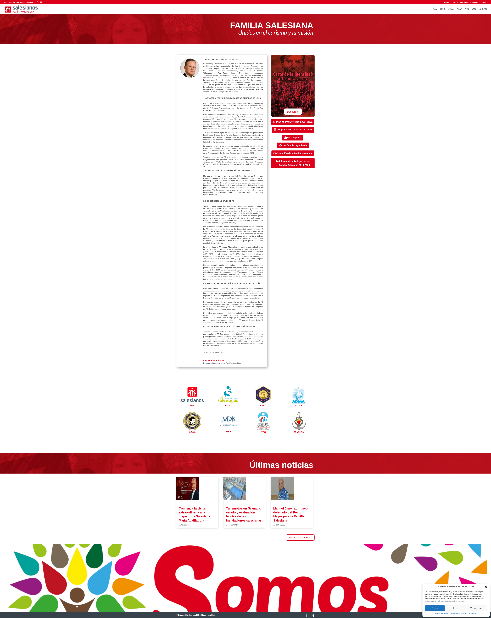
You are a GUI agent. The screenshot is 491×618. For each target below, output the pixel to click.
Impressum (473, 614)
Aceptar (435, 608)
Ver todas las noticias (300, 537)
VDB (467, 9)
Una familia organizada (294, 145)
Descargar (293, 111)
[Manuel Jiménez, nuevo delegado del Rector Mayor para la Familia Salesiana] (282, 499)
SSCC (442, 9)
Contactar (483, 2)
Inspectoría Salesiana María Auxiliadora (18, 2)
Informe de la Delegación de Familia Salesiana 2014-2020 (294, 163)
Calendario (464, 2)
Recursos (474, 2)
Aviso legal (192, 615)
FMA (435, 9)
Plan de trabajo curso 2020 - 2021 (294, 122)
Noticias (447, 2)
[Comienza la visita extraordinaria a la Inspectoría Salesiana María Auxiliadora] (187, 499)
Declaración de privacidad (459, 614)
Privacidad (181, 615)
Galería (455, 2)
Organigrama (294, 137)
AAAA (459, 9)
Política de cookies (441, 614)
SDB (192, 405)
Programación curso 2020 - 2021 (294, 129)
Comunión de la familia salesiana (294, 153)
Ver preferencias (477, 608)
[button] (486, 587)
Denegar (456, 608)
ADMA (451, 9)
